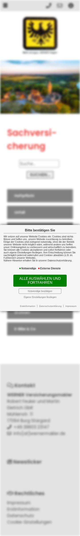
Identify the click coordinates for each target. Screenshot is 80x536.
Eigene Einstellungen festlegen (40, 297)
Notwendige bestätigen (40, 291)
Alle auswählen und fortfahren (40, 280)
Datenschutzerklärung (50, 306)
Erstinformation (27, 306)
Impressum (70, 306)
